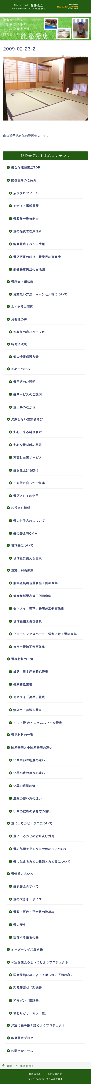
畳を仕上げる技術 (26, 470)
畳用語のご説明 (24, 381)
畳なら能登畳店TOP (25, 167)
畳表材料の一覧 (22, 659)
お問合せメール (22, 1050)
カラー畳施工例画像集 (29, 646)
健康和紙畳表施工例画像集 (32, 596)
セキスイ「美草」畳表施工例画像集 (38, 608)
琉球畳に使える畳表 (27, 558)
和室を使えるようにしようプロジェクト (39, 962)
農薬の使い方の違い (27, 798)
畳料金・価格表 (22, 281)
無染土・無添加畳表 (27, 710)
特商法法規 (19, 344)
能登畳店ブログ (22, 1038)
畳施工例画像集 (22, 570)
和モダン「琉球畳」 (27, 1000)
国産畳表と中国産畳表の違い (31, 747)
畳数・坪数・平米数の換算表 (34, 911)
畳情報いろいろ (22, 873)
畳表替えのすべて (26, 886)
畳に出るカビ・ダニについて (31, 823)
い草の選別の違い (26, 785)
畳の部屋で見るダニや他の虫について (40, 849)
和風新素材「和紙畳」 (29, 987)
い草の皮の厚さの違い (29, 773)
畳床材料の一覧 (22, 734)
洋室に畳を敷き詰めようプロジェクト (38, 1025)
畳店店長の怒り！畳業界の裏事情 (37, 256)
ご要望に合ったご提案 (29, 483)
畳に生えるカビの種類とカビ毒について (41, 861)
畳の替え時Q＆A (25, 533)
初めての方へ (20, 369)
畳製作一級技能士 (26, 218)
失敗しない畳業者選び (27, 419)
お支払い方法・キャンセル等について (40, 294)
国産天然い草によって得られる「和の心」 (43, 975)
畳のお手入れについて (29, 520)
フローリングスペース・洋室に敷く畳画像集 (45, 634)
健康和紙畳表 (22, 684)
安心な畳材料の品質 (27, 445)
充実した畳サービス (27, 457)
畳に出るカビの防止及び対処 (34, 836)
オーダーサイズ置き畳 (27, 949)
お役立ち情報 (20, 507)
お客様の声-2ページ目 (29, 332)
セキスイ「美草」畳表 (29, 697)
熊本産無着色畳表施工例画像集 (35, 583)
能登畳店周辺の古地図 (29, 269)
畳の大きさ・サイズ (27, 899)
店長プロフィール (26, 193)
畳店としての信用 (26, 495)
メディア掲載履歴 (26, 205)
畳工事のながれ (24, 407)
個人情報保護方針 (26, 356)
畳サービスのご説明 (27, 394)
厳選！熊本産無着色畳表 (30, 671)
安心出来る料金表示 (27, 432)
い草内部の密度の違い (29, 760)
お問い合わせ (55, 1074)
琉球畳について (22, 545)
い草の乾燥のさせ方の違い (32, 811)
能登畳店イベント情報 (29, 244)
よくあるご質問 (22, 306)
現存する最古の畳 (26, 937)
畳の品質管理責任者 (27, 231)
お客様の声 (19, 319)
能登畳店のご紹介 (24, 180)
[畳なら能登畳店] (45, 9)
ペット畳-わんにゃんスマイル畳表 (37, 722)
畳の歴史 (19, 924)
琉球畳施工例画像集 (27, 621)
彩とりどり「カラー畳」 (30, 1013)
